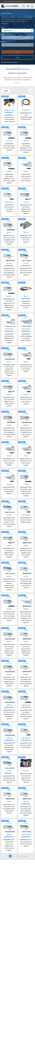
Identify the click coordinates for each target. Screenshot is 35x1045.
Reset (17, 57)
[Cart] (23, 6)
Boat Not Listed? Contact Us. (9, 62)
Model (3, 42)
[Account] (32, 6)
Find (17, 52)
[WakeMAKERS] (11, 6)
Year (2, 27)
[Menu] (3, 6)
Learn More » (27, 1)
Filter (6, 91)
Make (2, 34)
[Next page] (25, 856)
